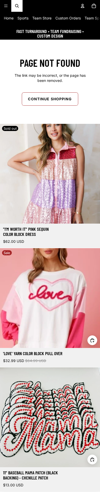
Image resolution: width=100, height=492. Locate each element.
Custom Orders (68, 18)
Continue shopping (50, 99)
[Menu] (6, 6)
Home (9, 18)
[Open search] (17, 6)
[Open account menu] (82, 6)
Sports (22, 18)
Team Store (42, 18)
